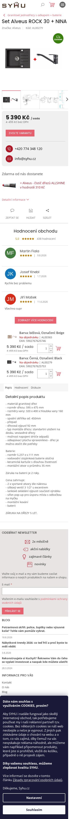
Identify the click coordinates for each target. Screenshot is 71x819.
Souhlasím (34, 810)
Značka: (11, 28)
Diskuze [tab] (36, 387)
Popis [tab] (8, 387)
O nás (5, 687)
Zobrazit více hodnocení (35, 320)
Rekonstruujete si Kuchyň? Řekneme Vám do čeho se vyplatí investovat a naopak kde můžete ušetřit (35, 660)
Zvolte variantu (20, 133)
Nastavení (34, 798)
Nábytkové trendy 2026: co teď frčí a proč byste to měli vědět (35, 644)
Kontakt (7, 682)
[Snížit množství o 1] (51, 350)
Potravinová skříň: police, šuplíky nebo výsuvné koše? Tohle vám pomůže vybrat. (33, 629)
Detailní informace (13, 199)
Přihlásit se (12, 611)
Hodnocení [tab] (21, 387)
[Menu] (62, 4)
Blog (4, 692)
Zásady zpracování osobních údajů (37, 780)
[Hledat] (42, 4)
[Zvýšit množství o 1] (51, 346)
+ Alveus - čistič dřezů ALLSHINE (42, 185)
